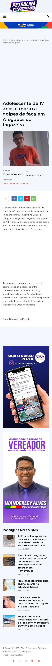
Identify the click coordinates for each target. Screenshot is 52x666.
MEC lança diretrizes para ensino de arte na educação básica (33, 583)
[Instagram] (26, 661)
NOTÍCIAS (14, 184)
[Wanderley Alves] (4, 174)
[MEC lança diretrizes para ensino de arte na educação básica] (9, 585)
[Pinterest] (27, 198)
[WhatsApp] (33, 198)
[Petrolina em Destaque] (26, 6)
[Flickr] (19, 661)
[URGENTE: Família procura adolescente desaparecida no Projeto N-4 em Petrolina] (9, 602)
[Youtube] (38, 661)
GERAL (11, 40)
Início (5, 40)
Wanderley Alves (14, 174)
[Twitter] (20, 198)
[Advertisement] (26, 72)
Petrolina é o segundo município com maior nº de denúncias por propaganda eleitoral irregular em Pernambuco (32, 563)
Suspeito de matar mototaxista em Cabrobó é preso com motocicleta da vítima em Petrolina (33, 621)
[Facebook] (14, 198)
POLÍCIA (24, 184)
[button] (4, 17)
